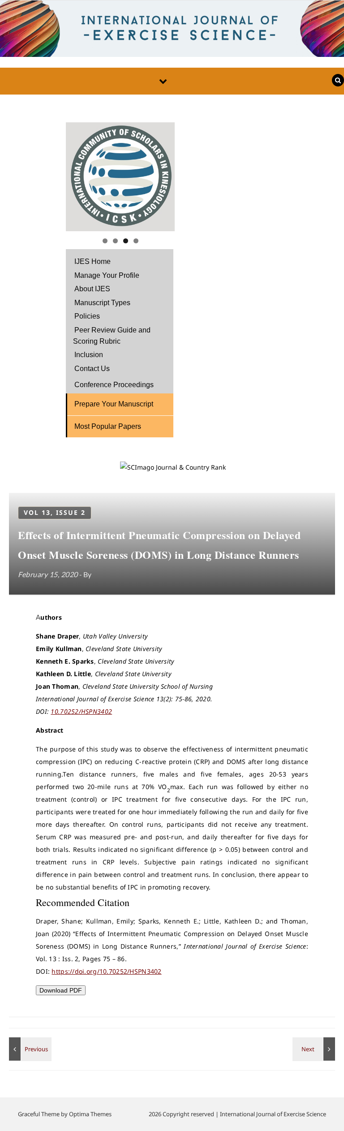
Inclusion (88, 354)
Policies (87, 316)
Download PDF (60, 990)
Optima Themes (90, 1114)
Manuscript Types (102, 302)
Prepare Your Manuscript (113, 404)
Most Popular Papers (107, 426)
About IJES (92, 289)
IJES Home (92, 261)
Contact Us (92, 368)
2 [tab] (115, 240)
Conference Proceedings (114, 385)
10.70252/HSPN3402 (81, 711)
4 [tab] (135, 240)
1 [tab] (105, 240)
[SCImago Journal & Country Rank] (173, 467)
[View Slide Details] (120, 176)
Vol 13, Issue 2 (55, 512)
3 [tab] (125, 240)
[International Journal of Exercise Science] (172, 30)
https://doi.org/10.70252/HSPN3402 (106, 971)
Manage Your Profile (106, 275)
